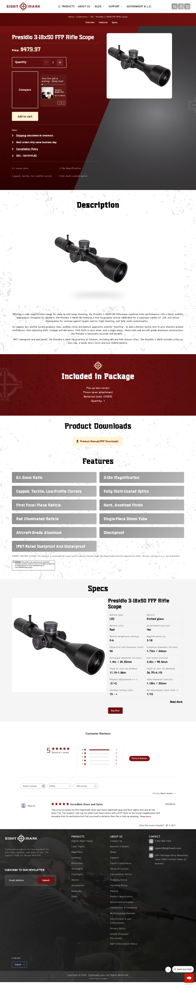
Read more (145, 816)
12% (91, 17)
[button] (66, 6)
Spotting (76, 857)
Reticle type (116, 615)
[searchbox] (31, 786)
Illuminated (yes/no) (158, 625)
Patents (114, 891)
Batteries (76, 891)
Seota (105, 978)
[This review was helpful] (167, 825)
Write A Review (139, 758)
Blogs (113, 852)
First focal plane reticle (38, 505)
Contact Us (116, 841)
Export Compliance (120, 863)
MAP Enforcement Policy (123, 943)
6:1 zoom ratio (20, 168)
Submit (46, 880)
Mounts (75, 879)
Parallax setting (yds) (121, 690)
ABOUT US (116, 836)
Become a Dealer (119, 846)
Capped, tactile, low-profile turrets (32, 176)
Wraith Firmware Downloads (119, 936)
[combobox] (59, 786)
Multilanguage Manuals (122, 913)
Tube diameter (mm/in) (160, 679)
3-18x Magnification (70, 168)
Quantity (20, 62)
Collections (82, 17)
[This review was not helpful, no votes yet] (172, 825)
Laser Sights (78, 846)
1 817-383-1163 (163, 841)
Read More (176, 701)
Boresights (77, 868)
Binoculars (77, 863)
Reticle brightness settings (124, 636)
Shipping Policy (118, 879)
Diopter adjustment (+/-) (123, 679)
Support (114, 857)
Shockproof (114, 532)
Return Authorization (121, 902)
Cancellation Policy (27, 148)
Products (68, 6)
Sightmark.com (96, 975)
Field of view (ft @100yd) (161, 668)
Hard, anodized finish (123, 505)
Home (71, 17)
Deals (74, 896)
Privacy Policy (118, 928)
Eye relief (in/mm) (157, 658)
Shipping (21, 135)
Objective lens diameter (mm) (126, 647)
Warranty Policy (119, 885)
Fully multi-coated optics (73, 176)
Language (16, 958)
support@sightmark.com (168, 848)
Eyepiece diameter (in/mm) (162, 647)
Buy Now (115, 710)
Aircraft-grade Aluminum (39, 532)
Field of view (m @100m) (123, 668)
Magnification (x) (156, 636)
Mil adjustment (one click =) (162, 690)
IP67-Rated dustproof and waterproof (50, 546)
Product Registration (121, 896)
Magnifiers (77, 852)
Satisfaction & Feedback (123, 907)
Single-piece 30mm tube (125, 519)
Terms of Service (119, 868)
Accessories (77, 885)
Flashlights (77, 874)
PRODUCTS (77, 836)
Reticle (151, 615)
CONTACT (154, 836)
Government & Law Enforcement (120, 920)
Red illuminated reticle (37, 519)
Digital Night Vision (82, 841)
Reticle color (117, 625)
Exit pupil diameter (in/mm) (125, 658)
